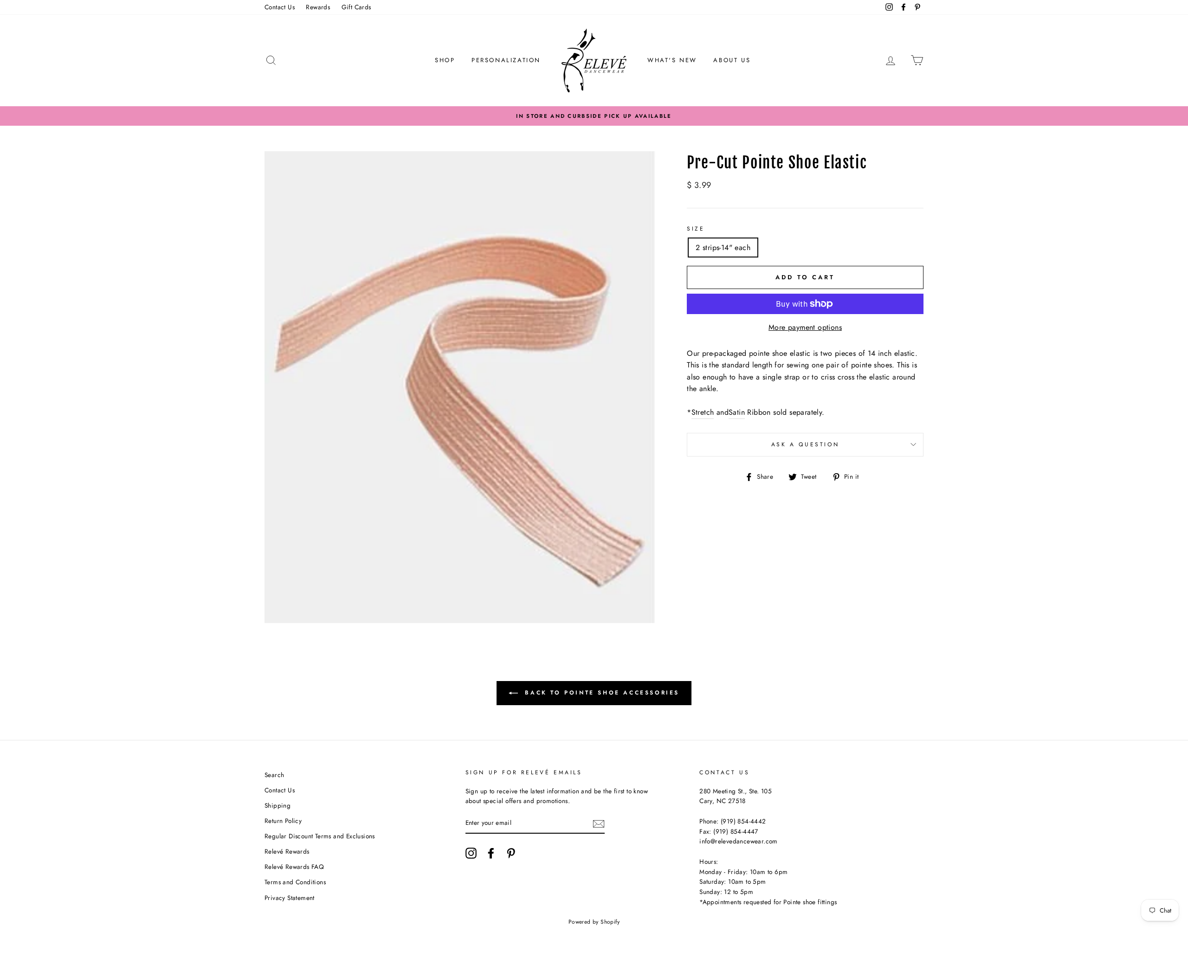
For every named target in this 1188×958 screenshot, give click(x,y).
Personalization (506, 60)
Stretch (702, 412)
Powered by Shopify (594, 922)
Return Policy (283, 820)
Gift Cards (356, 7)
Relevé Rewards (287, 851)
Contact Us (280, 7)
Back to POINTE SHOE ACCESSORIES (600, 692)
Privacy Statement (290, 897)
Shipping (278, 805)
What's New (672, 60)
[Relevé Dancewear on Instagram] (471, 853)
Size (695, 229)
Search (274, 774)
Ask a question (805, 444)
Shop (445, 60)
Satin (737, 412)
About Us (731, 60)
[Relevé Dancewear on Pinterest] (511, 853)
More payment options (805, 327)
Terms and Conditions (295, 882)
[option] (594, 116)
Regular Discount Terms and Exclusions (320, 836)
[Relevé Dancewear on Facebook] (491, 853)
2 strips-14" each (723, 247)
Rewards (318, 7)
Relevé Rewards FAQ (294, 866)
